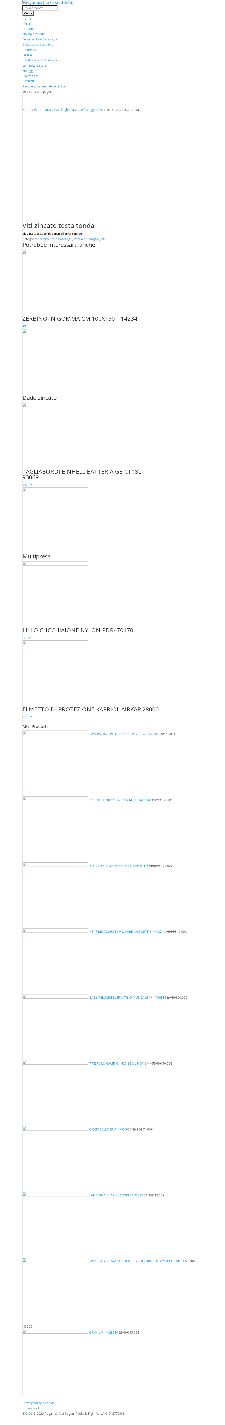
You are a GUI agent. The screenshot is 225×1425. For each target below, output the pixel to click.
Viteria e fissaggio (83, 109)
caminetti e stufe (34, 65)
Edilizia (27, 55)
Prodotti (28, 29)
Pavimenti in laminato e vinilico (44, 86)
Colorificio (29, 50)
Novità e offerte (33, 34)
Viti (101, 109)
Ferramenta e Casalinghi (39, 39)
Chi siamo (29, 24)
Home (26, 18)
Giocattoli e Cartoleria (37, 44)
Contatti (28, 81)
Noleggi (27, 71)
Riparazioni (30, 76)
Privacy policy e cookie (38, 1403)
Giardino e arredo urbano (40, 60)
